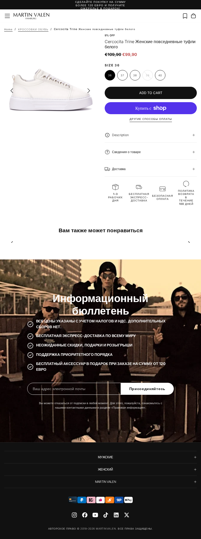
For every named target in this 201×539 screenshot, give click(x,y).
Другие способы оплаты (151, 118)
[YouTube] (95, 515)
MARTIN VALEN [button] (105, 482)
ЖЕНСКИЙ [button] (105, 469)
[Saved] (185, 16)
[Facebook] (85, 515)
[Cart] (193, 16)
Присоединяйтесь (147, 389)
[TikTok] (106, 515)
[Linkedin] (116, 515)
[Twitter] (127, 515)
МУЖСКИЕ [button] (105, 457)
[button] (7, 16)
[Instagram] (74, 515)
